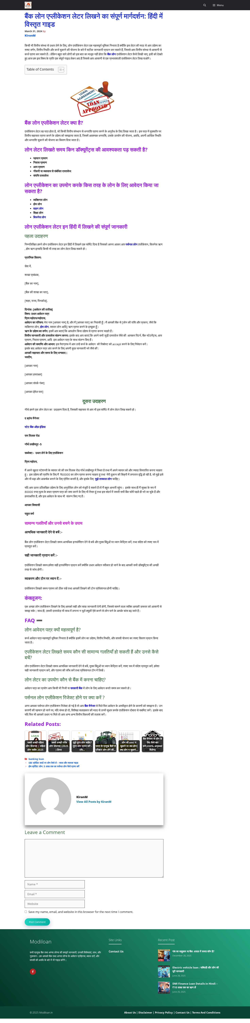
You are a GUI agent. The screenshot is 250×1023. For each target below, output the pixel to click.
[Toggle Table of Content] (59, 70)
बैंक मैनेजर (90, 706)
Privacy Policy (164, 1012)
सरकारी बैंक (76, 688)
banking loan (36, 759)
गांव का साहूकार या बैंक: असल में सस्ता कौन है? (193, 951)
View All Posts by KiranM (93, 802)
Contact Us (116, 951)
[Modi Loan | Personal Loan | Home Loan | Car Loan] (28, 5)
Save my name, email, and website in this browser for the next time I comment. (80, 912)
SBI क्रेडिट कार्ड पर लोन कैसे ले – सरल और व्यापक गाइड (53, 762)
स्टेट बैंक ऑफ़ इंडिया (35, 427)
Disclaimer (145, 1012)
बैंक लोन (111, 54)
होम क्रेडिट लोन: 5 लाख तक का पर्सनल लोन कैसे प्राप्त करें (54, 766)
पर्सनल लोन (131, 244)
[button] (204, 5)
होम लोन (44, 327)
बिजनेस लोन (39, 217)
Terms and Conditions (206, 1012)
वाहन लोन (38, 208)
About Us (130, 1012)
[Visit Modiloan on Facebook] (33, 972)
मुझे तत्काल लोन (103, 479)
